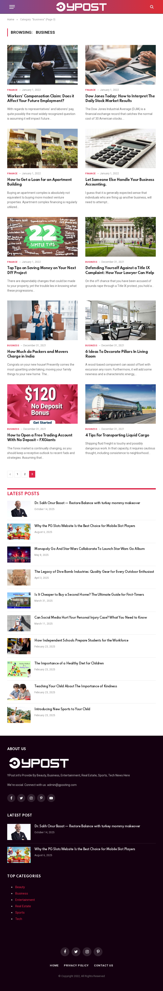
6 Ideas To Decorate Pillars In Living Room (116, 354)
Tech (18, 919)
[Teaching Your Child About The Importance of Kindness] (19, 692)
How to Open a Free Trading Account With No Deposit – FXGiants (39, 437)
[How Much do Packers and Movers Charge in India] (42, 320)
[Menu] (12, 7)
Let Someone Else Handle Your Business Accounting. (119, 182)
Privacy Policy (76, 965)
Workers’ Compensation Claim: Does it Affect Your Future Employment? (40, 98)
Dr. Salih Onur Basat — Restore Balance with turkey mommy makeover (87, 503)
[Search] (151, 7)
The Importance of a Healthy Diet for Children (69, 663)
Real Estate (23, 906)
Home (54, 965)
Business (91, 262)
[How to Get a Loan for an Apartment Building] (42, 148)
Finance (12, 90)
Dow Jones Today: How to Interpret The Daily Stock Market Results (120, 98)
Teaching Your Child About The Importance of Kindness (75, 686)
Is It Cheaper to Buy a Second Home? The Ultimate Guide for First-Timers (89, 595)
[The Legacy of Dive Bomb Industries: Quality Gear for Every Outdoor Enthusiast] (19, 577)
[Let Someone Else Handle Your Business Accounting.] (120, 148)
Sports (20, 912)
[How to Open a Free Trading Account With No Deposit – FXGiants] (42, 404)
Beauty (20, 887)
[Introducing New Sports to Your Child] (19, 715)
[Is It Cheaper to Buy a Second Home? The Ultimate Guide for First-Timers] (19, 600)
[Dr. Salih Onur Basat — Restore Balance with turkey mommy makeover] (19, 509)
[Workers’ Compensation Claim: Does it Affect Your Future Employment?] (42, 65)
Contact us (103, 965)
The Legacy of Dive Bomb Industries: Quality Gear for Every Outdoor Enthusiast (94, 572)
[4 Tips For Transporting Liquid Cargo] (120, 404)
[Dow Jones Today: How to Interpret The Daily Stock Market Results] (120, 65)
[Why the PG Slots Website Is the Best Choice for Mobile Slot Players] (19, 532)
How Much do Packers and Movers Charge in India (37, 354)
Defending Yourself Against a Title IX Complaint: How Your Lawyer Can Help (119, 270)
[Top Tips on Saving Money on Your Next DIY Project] (42, 237)
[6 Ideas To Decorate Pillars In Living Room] (120, 320)
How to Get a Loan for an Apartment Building (39, 182)
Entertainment (25, 900)
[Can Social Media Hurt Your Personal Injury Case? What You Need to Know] (19, 623)
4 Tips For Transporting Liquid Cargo (117, 435)
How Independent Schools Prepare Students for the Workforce (81, 640)
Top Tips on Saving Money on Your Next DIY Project (41, 270)
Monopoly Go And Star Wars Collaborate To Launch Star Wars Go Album (89, 549)
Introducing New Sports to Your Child (62, 709)
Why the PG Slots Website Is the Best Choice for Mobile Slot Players (84, 526)
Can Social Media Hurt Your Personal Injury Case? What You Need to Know (90, 617)
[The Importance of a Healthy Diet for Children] (19, 669)
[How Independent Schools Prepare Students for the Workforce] (19, 646)
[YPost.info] (82, 7)
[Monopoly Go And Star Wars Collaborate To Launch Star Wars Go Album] (19, 555)
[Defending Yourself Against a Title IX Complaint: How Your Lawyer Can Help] (120, 237)
